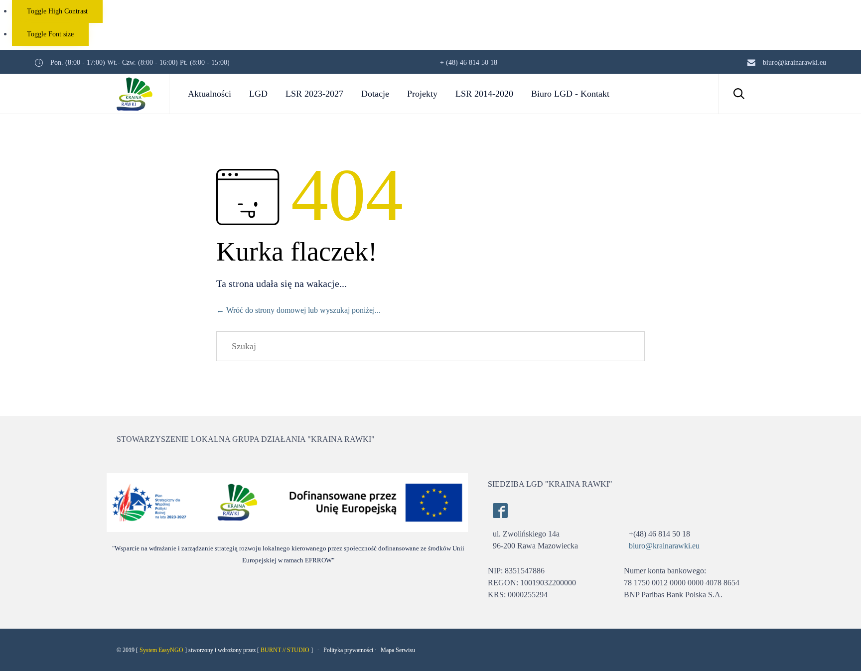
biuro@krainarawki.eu (664, 545)
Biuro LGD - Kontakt (570, 94)
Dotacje (375, 94)
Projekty (422, 94)
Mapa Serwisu (398, 650)
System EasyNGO (161, 650)
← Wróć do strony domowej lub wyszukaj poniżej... (298, 310)
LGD (258, 94)
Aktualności (209, 94)
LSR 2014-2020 (484, 94)
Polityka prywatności (348, 650)
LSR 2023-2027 (314, 94)
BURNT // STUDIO (285, 650)
